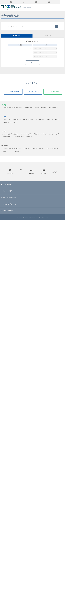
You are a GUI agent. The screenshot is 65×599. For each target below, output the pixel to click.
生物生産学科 (7, 109)
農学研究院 (7, 136)
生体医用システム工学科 (19, 121)
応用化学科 (30, 121)
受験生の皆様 (7, 150)
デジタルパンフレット (34, 93)
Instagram (43, 175)
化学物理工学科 (40, 121)
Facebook (11, 2)
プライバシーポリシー (9, 199)
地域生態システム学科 (40, 109)
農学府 (29, 136)
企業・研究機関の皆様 (38, 150)
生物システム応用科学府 (51, 136)
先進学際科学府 (38, 136)
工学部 (4, 118)
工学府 (23, 136)
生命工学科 (7, 121)
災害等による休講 (27, 7)
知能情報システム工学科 (9, 124)
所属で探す (48, 35)
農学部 (4, 107)
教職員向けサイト (7, 153)
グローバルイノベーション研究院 (21, 138)
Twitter (23, 2)
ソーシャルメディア (55, 173)
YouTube (36, 2)
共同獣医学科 (52, 109)
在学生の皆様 (17, 150)
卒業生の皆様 (27, 150)
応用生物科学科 (18, 109)
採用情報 (17, 153)
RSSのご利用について (9, 206)
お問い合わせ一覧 (54, 93)
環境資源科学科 (28, 109)
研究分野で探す (17, 35)
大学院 (4, 133)
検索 (56, 26)
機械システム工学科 (52, 121)
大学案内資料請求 (14, 93)
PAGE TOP (32, 161)
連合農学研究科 (6, 138)
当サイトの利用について (10, 193)
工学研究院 (15, 136)
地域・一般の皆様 (51, 150)
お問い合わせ (7, 186)
